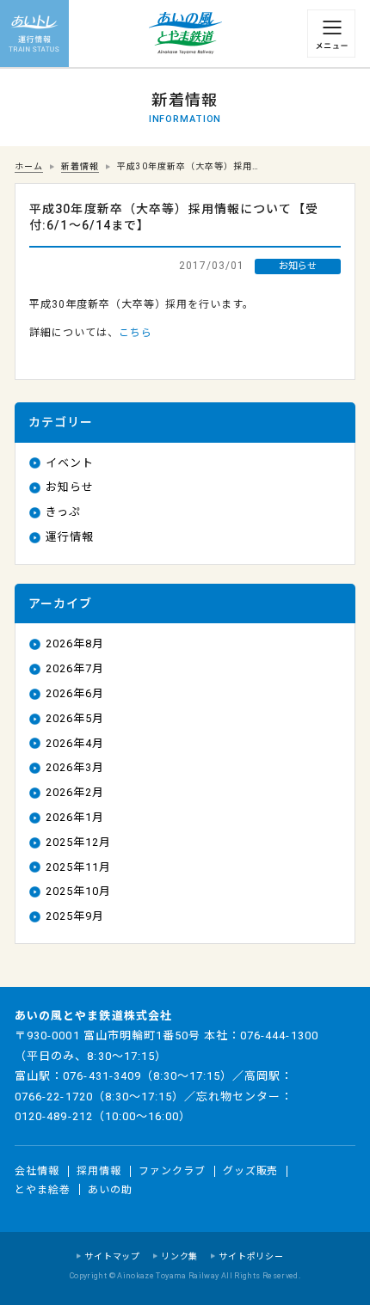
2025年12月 (78, 842)
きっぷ (63, 511)
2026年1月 (75, 817)
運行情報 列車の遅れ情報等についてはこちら (34, 34)
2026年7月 (75, 668)
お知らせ (70, 487)
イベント (70, 462)
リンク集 (179, 1256)
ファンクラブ (172, 1171)
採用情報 (99, 1171)
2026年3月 (75, 767)
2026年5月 (75, 718)
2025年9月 (75, 916)
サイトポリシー (251, 1256)
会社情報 (37, 1171)
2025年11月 (78, 867)
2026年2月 (75, 792)
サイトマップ (112, 1256)
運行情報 (70, 536)
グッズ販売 (251, 1171)
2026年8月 (75, 643)
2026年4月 (75, 743)
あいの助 (110, 1190)
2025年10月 (78, 891)
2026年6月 (75, 693)
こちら (135, 333)
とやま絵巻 (43, 1190)
